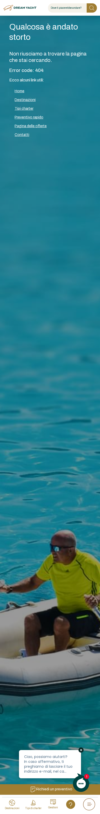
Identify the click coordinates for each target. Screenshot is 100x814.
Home (19, 91)
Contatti (22, 135)
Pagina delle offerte (31, 126)
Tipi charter (24, 108)
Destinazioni (25, 100)
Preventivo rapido (29, 117)
